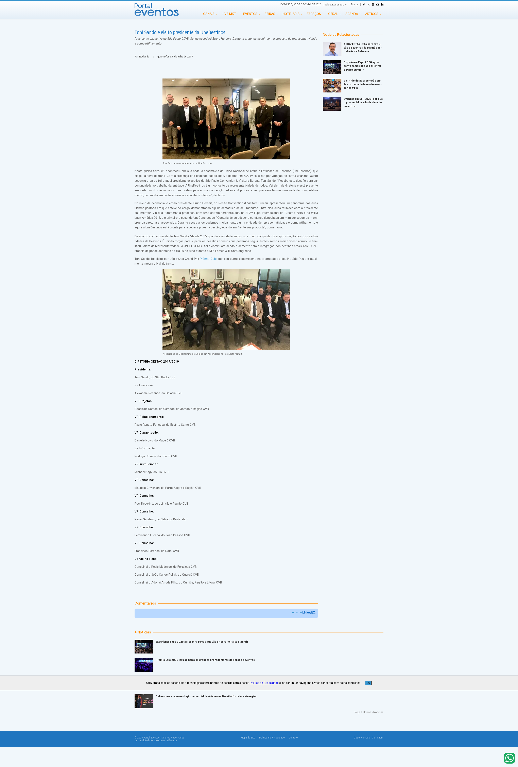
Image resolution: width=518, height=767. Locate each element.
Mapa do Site (248, 737)
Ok (368, 682)
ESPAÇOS (314, 14)
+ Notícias (143, 632)
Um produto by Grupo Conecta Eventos (156, 740)
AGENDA (351, 14)
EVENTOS (250, 14)
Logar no (297, 612)
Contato (293, 737)
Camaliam (377, 737)
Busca (354, 4)
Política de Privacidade (272, 737)
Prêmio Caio (208, 259)
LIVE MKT (229, 14)
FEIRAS (270, 14)
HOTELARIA (290, 14)
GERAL (333, 14)
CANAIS (208, 14)
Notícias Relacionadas (341, 35)
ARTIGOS (371, 14)
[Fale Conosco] (509, 758)
